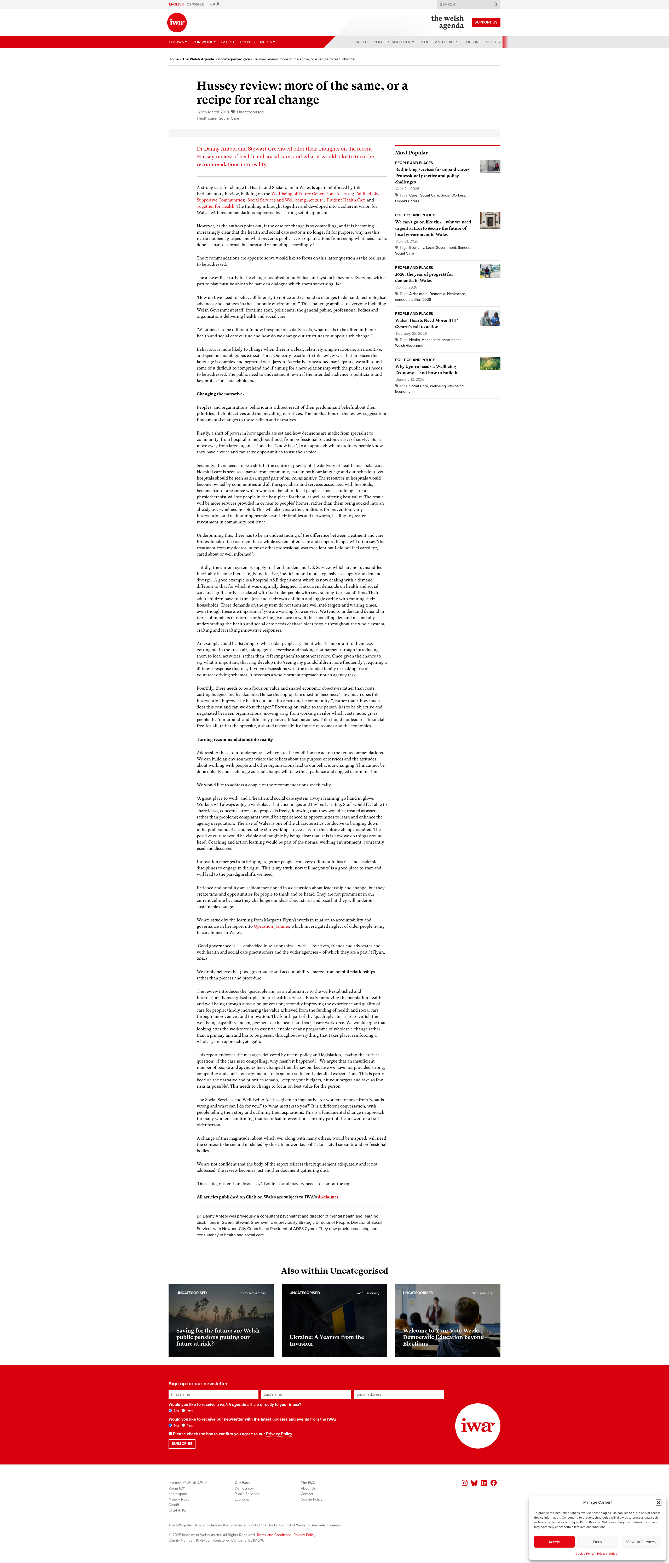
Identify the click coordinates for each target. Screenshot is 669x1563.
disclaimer (328, 1197)
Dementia (437, 294)
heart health (452, 340)
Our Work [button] (202, 42)
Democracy (244, 1488)
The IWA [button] (176, 42)
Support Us (486, 22)
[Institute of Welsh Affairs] (177, 22)
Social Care (229, 118)
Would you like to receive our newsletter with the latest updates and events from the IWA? (252, 1419)
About (361, 42)
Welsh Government (410, 345)
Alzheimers (418, 294)
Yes (189, 1411)
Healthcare (207, 118)
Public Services (247, 1494)
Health (414, 340)
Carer (413, 195)
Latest (228, 42)
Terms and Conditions (274, 1535)
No (176, 1411)
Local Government (441, 247)
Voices (493, 42)
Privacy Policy (279, 1434)
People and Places (438, 42)
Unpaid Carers (407, 201)
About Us (308, 1488)
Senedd (464, 247)
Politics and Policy (394, 42)
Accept (554, 1541)
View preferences (641, 1541)
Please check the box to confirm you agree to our (232, 1434)
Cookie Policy (585, 1553)
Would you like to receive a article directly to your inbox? (235, 1404)
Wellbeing (438, 386)
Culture (472, 42)
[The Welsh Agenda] (447, 22)
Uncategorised (250, 112)
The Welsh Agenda (198, 59)
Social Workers (453, 195)
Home (174, 59)
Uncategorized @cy (234, 59)
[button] (658, 1502)
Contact (307, 1494)
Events (247, 42)
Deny (597, 1541)
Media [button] (266, 42)
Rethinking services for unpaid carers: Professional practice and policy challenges (433, 175)
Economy (416, 247)
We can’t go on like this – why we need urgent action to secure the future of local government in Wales (433, 228)
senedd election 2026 (413, 299)
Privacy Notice (607, 1553)
